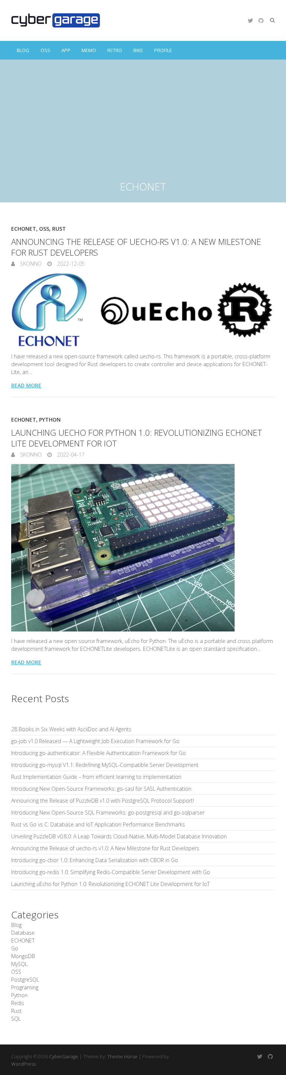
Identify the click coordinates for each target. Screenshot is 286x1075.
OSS (45, 50)
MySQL (19, 963)
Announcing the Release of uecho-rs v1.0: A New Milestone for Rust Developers (136, 247)
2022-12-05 (70, 263)
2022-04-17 (70, 454)
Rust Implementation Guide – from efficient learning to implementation (96, 776)
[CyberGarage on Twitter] (250, 20)
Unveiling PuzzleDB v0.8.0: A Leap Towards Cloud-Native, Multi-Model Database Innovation (119, 836)
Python (50, 419)
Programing (24, 987)
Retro (114, 50)
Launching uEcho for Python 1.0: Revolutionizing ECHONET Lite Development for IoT (136, 438)
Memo (89, 50)
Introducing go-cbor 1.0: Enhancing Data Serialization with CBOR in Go (94, 860)
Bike (138, 50)
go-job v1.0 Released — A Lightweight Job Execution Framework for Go (95, 741)
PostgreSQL (25, 979)
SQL (16, 1018)
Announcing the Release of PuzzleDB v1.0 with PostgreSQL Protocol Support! (102, 800)
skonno (30, 263)
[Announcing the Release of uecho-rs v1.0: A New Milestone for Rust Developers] (143, 310)
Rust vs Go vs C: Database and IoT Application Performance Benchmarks (98, 824)
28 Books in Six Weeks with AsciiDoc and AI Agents (71, 729)
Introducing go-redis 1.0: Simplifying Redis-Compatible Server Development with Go (110, 872)
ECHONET (23, 228)
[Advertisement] (143, 115)
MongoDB (23, 956)
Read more (26, 385)
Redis (17, 1003)
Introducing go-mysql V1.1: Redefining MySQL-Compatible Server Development (104, 764)
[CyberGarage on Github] (261, 20)
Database (23, 932)
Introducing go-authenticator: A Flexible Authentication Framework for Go (98, 752)
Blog (23, 50)
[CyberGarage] (55, 20)
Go (14, 948)
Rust (59, 228)
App (65, 50)
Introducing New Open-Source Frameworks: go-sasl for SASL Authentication (101, 788)
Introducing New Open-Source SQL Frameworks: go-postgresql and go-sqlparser (107, 812)
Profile (163, 50)
